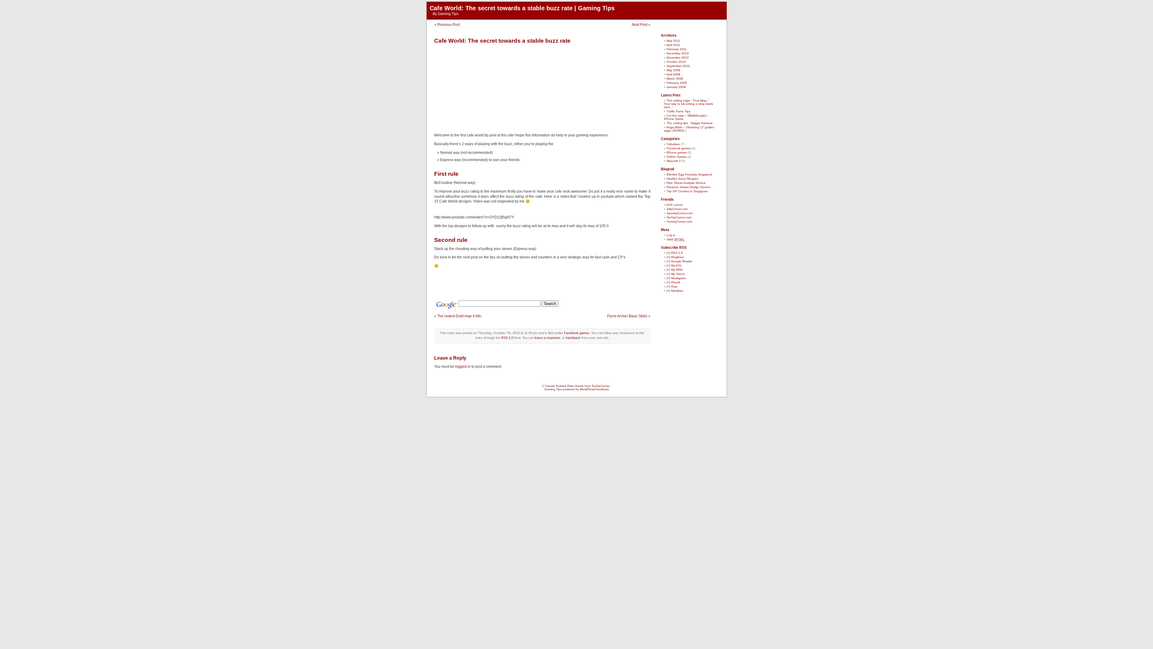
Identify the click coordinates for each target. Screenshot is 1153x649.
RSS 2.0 (507, 338)
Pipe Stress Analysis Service (686, 182)
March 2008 (675, 78)
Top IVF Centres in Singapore (687, 191)
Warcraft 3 (674, 161)
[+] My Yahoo (676, 274)
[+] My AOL (674, 265)
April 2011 (673, 45)
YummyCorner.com (679, 221)
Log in (671, 235)
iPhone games (677, 152)
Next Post (639, 25)
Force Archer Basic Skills (627, 316)
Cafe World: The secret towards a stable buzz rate (502, 41)
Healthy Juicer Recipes (682, 178)
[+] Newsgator (676, 278)
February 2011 (677, 49)
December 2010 (678, 53)
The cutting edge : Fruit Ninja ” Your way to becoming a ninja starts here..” (688, 104)
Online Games (676, 156)
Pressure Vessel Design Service (688, 187)
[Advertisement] (484, 86)
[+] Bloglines (675, 257)
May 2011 (673, 40)
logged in (463, 366)
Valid (676, 239)
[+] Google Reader (679, 261)
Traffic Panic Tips (678, 111)
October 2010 (676, 61)
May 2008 (673, 70)
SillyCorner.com (677, 209)
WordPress (587, 389)
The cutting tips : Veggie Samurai (690, 123)
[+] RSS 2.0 (675, 252)
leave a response (547, 338)
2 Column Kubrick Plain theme (563, 386)
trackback (573, 338)
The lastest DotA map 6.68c (459, 316)
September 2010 (678, 66)
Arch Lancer (674, 204)
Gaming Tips (448, 14)
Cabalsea (673, 144)
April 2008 (673, 74)
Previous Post (448, 25)
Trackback (602, 389)
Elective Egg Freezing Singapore (689, 174)
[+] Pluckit (673, 282)
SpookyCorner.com (680, 213)
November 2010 (678, 57)
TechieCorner (601, 386)
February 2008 (677, 82)
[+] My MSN (674, 269)
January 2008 (676, 87)
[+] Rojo (672, 286)
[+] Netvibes (675, 290)
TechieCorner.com (679, 217)
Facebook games (576, 333)
